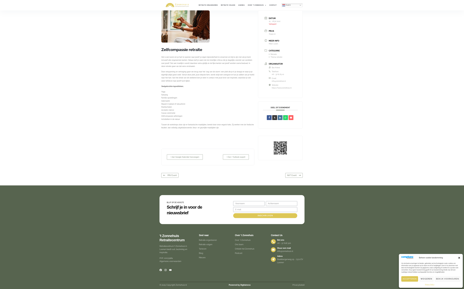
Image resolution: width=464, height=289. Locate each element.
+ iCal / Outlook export (235, 157)
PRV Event (172, 175)
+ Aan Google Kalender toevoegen (184, 157)
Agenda (241, 5)
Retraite (274, 54)
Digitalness (245, 285)
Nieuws (202, 257)
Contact (273, 5)
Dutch (288, 5)
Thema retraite (276, 57)
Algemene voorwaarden (170, 261)
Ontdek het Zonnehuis (244, 249)
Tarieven (202, 249)
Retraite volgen (228, 5)
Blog (201, 253)
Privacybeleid (298, 285)
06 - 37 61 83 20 (278, 74)
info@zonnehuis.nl (279, 81)
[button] (459, 258)
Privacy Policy (429, 284)
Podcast (238, 253)
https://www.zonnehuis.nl (282, 88)
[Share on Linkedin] (280, 117)
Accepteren (410, 279)
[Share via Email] (291, 117)
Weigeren (426, 279)
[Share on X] (274, 117)
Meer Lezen (273, 44)
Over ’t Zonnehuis (256, 5)
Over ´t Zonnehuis (243, 240)
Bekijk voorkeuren (447, 279)
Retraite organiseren (208, 5)
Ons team (239, 244)
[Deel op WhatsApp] (285, 117)
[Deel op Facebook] (269, 117)
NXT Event (292, 175)
